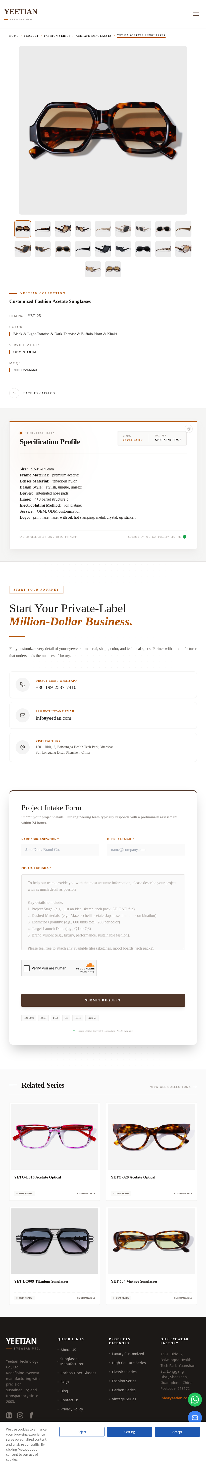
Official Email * (120, 839)
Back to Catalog (39, 393)
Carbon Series (124, 1390)
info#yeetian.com (176, 1398)
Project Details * (36, 867)
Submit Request (103, 1000)
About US (68, 1349)
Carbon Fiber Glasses (78, 1372)
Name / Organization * (40, 839)
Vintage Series (124, 1399)
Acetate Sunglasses (94, 36)
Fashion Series (57, 36)
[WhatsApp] (195, 1400)
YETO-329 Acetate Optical (133, 1177)
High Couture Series (129, 1362)
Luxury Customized (128, 1353)
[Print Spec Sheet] (189, 429)
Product (31, 36)
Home (14, 36)
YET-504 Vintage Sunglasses (134, 1281)
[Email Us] (195, 1418)
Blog (64, 1391)
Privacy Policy (72, 1409)
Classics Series (124, 1371)
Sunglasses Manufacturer (72, 1361)
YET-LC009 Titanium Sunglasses (41, 1281)
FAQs (65, 1381)
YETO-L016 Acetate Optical (37, 1177)
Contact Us (70, 1400)
